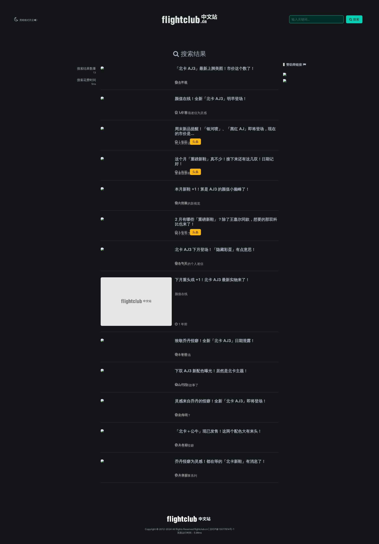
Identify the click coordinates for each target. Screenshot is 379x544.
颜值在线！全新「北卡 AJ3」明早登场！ (211, 98)
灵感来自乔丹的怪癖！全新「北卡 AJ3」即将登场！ (220, 401)
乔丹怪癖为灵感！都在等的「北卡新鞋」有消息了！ (220, 461)
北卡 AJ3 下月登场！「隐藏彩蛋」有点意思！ (215, 249)
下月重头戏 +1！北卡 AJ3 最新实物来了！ (212, 279)
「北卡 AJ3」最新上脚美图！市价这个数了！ (215, 68)
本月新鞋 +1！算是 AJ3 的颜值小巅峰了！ (212, 189)
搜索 (356, 19)
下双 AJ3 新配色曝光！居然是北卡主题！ (211, 370)
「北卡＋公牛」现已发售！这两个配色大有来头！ (218, 431)
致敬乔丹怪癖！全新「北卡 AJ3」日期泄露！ (215, 340)
